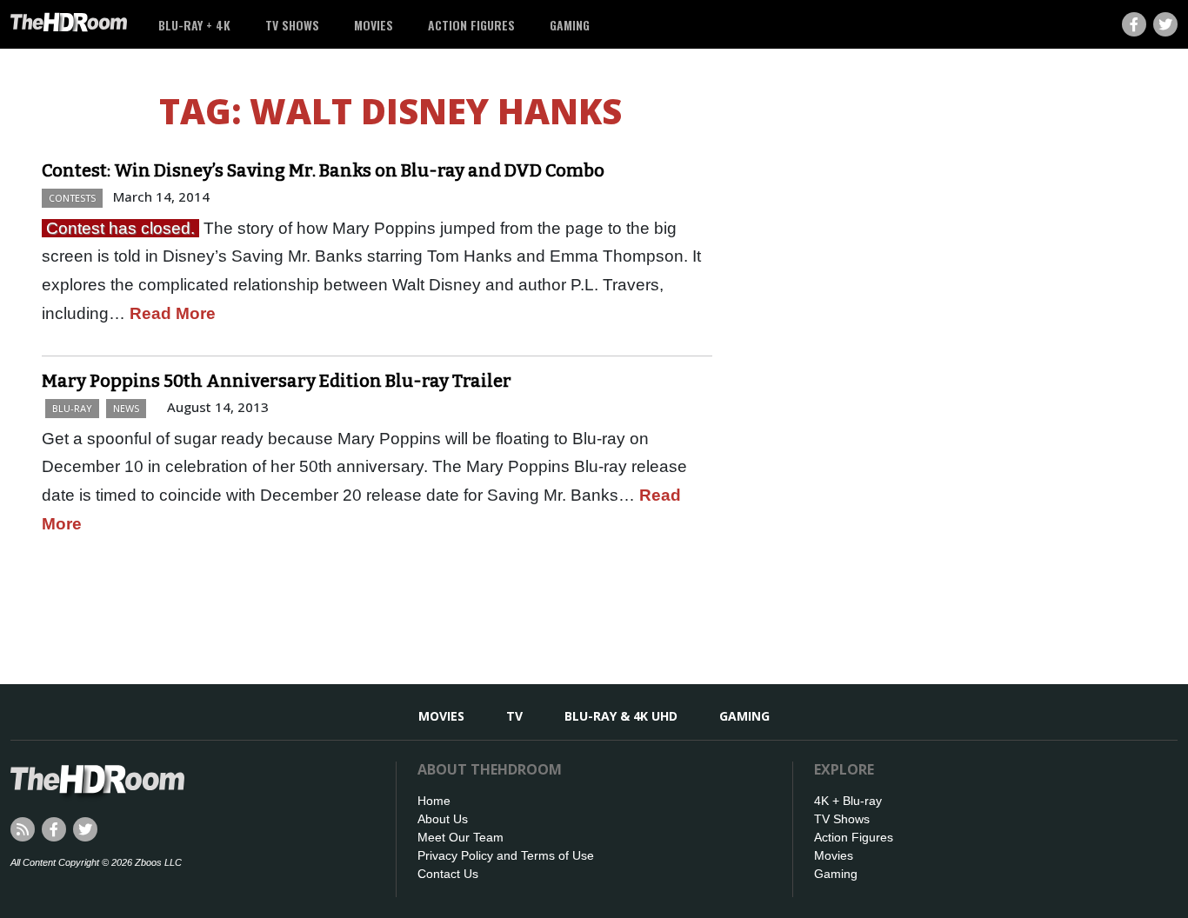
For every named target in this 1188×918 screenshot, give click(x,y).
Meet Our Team (460, 837)
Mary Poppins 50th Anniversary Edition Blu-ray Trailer (276, 380)
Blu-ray (72, 408)
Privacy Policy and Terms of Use (505, 855)
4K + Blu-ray (848, 801)
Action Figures (471, 25)
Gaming (570, 25)
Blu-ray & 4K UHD (620, 716)
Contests (72, 197)
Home (434, 801)
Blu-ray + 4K (194, 25)
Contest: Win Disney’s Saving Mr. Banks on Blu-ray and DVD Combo (323, 170)
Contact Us (447, 874)
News (126, 408)
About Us (442, 819)
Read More (173, 313)
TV (514, 716)
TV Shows (292, 25)
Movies (373, 25)
